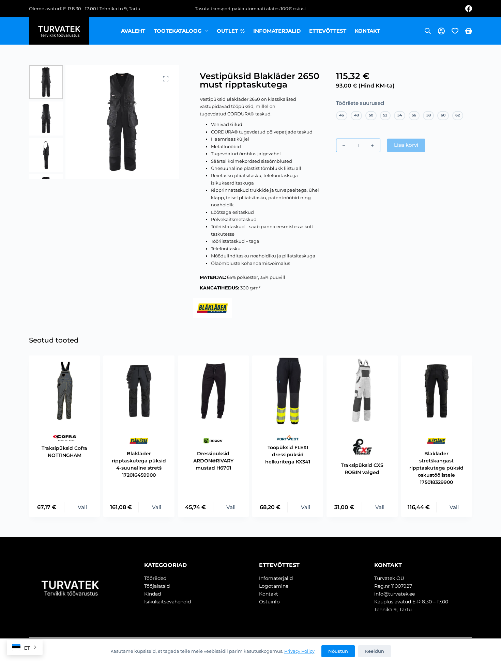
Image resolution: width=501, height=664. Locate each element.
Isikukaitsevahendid (167, 602)
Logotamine (273, 586)
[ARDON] (213, 441)
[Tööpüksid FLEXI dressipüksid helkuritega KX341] (287, 390)
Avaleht (133, 31)
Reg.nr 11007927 (393, 586)
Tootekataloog (178, 31)
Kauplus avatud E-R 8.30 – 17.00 (411, 602)
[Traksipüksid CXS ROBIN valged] (362, 390)
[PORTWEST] (288, 438)
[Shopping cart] (468, 31)
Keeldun (374, 651)
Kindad (152, 594)
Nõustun (338, 651)
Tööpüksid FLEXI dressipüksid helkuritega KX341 (287, 454)
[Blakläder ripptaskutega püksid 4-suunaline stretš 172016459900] (138, 390)
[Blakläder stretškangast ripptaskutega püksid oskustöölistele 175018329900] (436, 390)
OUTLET (231, 31)
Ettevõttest (327, 31)
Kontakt (367, 31)
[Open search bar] (427, 31)
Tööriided (155, 578)
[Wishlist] (455, 31)
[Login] (441, 31)
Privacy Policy (299, 651)
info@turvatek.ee (394, 594)
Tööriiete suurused (360, 103)
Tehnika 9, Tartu (393, 609)
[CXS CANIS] (362, 446)
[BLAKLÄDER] (212, 308)
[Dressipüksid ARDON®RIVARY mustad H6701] (213, 390)
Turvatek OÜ (389, 578)
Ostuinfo (269, 602)
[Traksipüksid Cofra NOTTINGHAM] (64, 390)
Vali (82, 507)
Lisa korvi (406, 145)
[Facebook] (468, 8)
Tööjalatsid (157, 586)
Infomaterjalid (277, 31)
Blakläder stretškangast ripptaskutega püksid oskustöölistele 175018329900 (436, 467)
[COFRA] (64, 438)
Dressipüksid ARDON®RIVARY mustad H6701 (213, 460)
